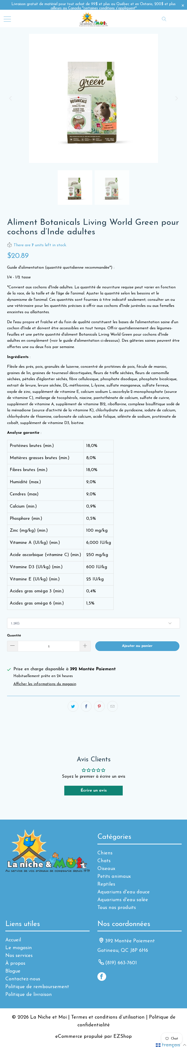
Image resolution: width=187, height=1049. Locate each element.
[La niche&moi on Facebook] (101, 976)
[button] (171, 1045)
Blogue (12, 971)
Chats (104, 861)
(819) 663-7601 (121, 963)
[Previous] (11, 98)
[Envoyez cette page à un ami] (112, 706)
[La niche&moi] (93, 18)
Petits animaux (114, 876)
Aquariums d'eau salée (122, 900)
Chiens (104, 853)
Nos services (19, 955)
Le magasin (18, 947)
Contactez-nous (22, 979)
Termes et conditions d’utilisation (108, 1017)
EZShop (122, 1036)
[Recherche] (164, 18)
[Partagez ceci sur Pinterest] (99, 706)
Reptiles (106, 884)
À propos (15, 963)
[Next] (176, 98)
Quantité (14, 635)
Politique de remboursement (37, 986)
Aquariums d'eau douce (123, 892)
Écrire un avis (94, 791)
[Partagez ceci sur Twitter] (73, 706)
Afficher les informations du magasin (44, 684)
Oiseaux (106, 868)
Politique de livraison (28, 994)
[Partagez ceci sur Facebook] (86, 706)
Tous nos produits (116, 907)
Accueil (13, 940)
